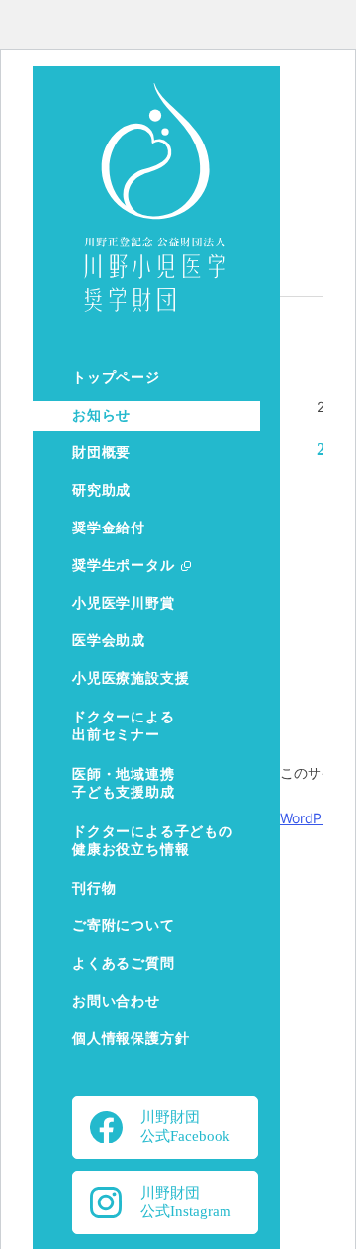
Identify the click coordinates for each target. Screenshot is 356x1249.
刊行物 (94, 888)
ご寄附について (123, 925)
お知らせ (101, 415)
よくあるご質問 (123, 963)
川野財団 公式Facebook (185, 1126)
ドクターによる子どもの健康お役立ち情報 (152, 840)
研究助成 (101, 490)
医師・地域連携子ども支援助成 (123, 783)
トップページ (116, 377)
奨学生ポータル (123, 565)
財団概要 (101, 452)
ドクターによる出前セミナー (123, 726)
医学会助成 (108, 640)
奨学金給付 (108, 528)
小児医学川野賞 (123, 603)
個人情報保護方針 (130, 1038)
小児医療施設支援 (130, 678)
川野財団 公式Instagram (185, 1202)
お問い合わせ (116, 1001)
